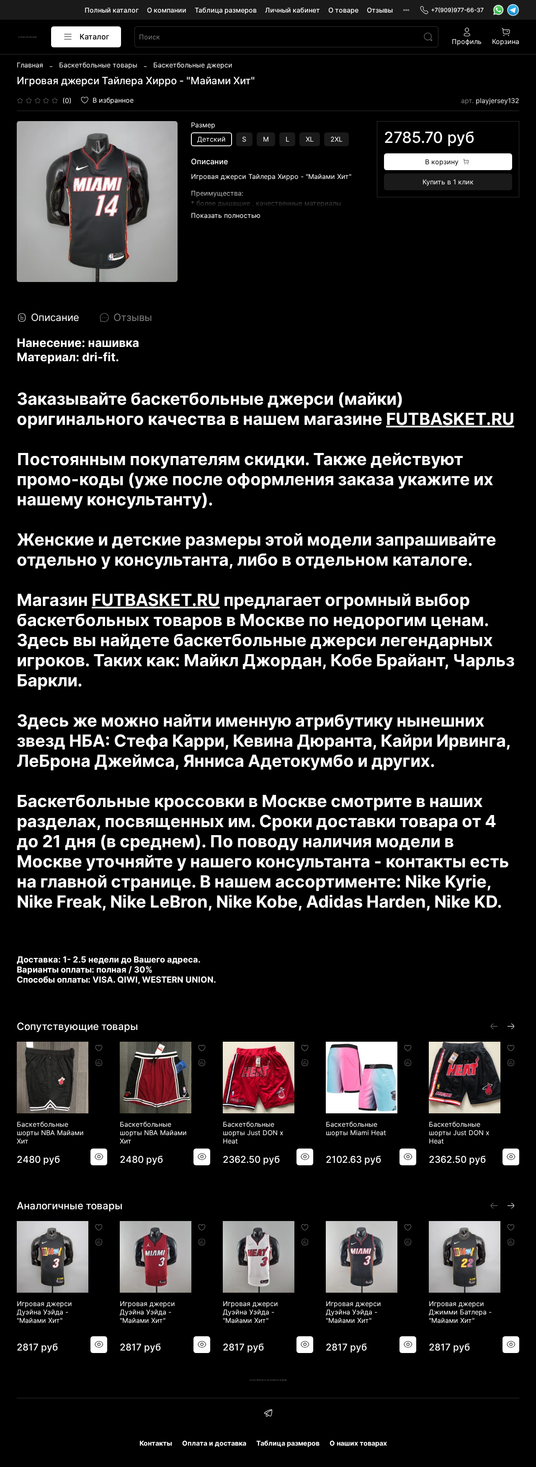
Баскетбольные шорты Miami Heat (356, 1128)
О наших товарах (358, 1443)
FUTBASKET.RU (450, 419)
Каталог (94, 36)
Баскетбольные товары (98, 65)
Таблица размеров (226, 10)
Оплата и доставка (214, 1443)
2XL (336, 139)
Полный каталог (112, 10)
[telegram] (268, 1414)
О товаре (343, 10)
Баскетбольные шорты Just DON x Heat (253, 1132)
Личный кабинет (292, 10)
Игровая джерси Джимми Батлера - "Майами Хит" (460, 1312)
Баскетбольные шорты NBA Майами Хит (50, 1132)
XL (310, 139)
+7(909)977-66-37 (457, 9)
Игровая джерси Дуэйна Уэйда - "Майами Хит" (44, 1312)
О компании (166, 10)
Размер (203, 125)
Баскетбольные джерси (192, 65)
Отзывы (380, 10)
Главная (30, 65)
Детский (211, 139)
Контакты (155, 1443)
